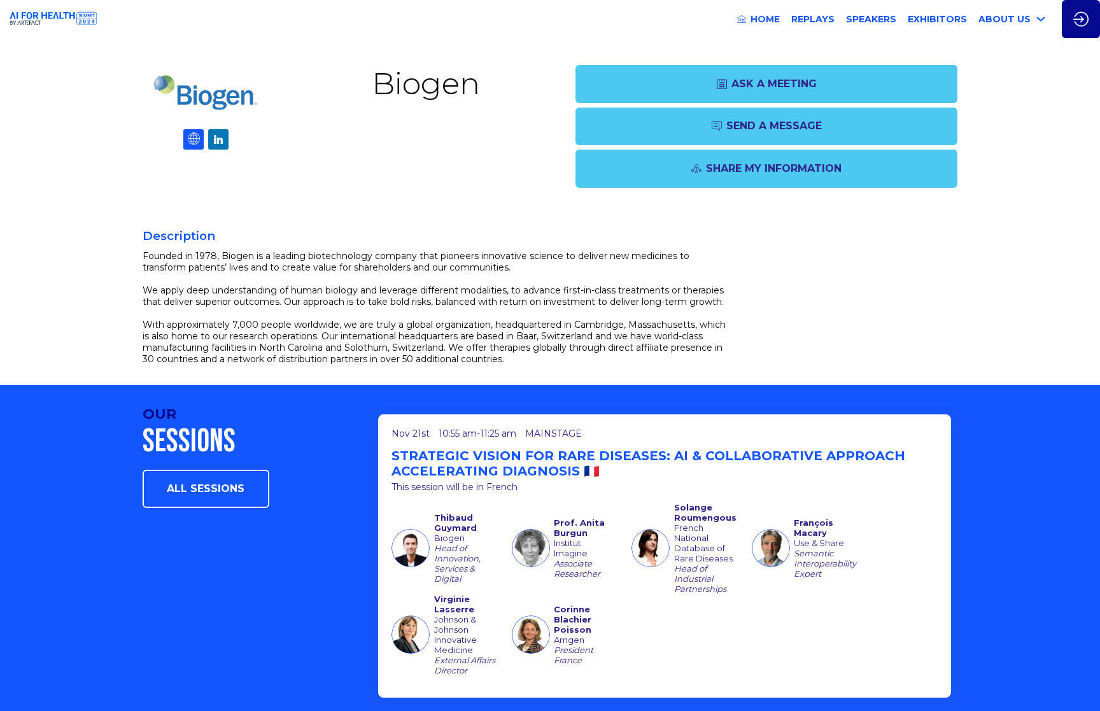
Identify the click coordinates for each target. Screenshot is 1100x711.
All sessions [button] (205, 488)
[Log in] (1081, 19)
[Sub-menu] (1041, 19)
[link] (758, 19)
